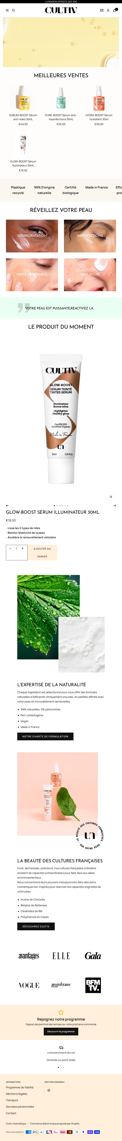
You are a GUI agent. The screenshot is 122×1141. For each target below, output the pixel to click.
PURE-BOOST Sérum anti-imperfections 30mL (61, 117)
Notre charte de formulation (45, 736)
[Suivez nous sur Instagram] (49, 1090)
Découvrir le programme (61, 1031)
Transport (12, 1100)
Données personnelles (20, 1106)
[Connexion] (101, 10)
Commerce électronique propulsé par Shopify (54, 1123)
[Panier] (114, 10)
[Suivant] (115, 506)
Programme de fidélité (19, 1087)
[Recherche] (13, 10)
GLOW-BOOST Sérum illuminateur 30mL (23, 163)
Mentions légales (16, 1094)
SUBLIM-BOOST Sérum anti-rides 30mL (23, 117)
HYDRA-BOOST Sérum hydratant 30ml (99, 117)
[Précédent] (7, 506)
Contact (11, 1113)
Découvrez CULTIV (36, 926)
